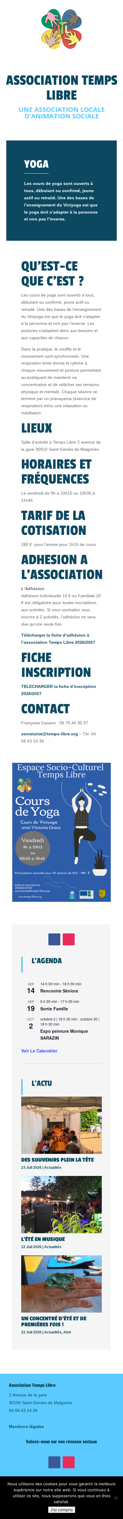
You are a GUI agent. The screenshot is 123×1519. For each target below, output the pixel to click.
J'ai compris (61, 1509)
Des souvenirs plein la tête (57, 1160)
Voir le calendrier (39, 1051)
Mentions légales (26, 1426)
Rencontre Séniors (59, 991)
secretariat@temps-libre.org (49, 733)
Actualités (52, 1168)
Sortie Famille (54, 1009)
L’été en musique (43, 1239)
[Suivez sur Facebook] (54, 939)
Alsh (67, 1332)
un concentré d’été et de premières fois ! (53, 1321)
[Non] (116, 1498)
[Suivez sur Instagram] (69, 939)
